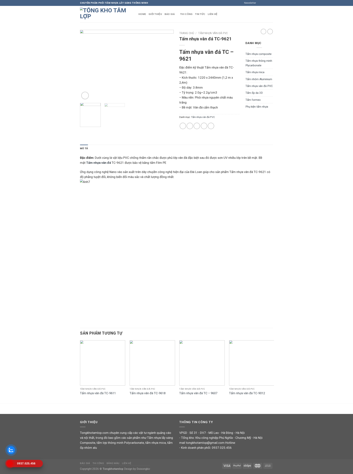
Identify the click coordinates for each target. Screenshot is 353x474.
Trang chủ (186, 33)
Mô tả (84, 148)
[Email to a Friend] (197, 126)
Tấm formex (253, 100)
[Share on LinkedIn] (211, 126)
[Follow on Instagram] (264, 2)
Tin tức (200, 14)
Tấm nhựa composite (258, 54)
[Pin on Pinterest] (204, 126)
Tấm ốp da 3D (254, 93)
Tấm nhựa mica (254, 72)
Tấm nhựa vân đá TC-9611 (98, 393)
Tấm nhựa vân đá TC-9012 (247, 393)
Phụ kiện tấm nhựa (256, 106)
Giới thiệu (155, 14)
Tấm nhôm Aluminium (258, 79)
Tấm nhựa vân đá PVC (213, 33)
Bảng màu (113, 463)
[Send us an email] (271, 2)
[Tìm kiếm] (271, 14)
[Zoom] (85, 95)
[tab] (84, 148)
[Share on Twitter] (190, 126)
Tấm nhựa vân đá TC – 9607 (198, 393)
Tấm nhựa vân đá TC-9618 (147, 393)
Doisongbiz (143, 468)
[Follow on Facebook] (260, 2)
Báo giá (170, 14)
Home (142, 14)
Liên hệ (212, 14)
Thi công (186, 14)
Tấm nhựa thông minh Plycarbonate (258, 63)
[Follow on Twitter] (267, 2)
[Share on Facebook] (183, 126)
